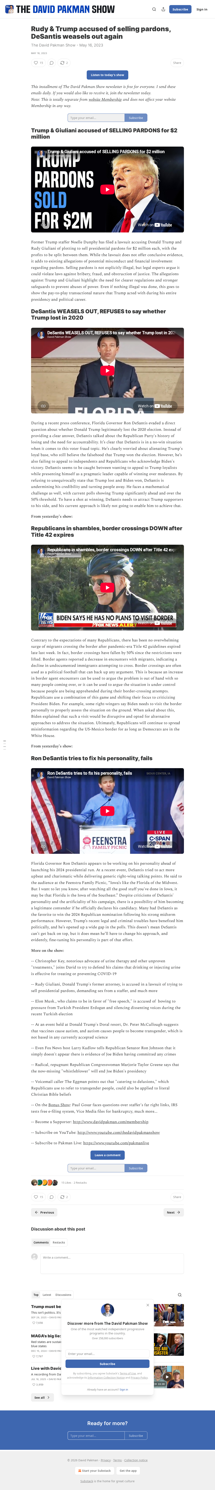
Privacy (106, 1460)
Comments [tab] (41, 1242)
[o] (167, 1377)
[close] (147, 1305)
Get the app (128, 1471)
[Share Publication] (163, 9)
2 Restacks (80, 1182)
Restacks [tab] (59, 1242)
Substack (86, 1481)
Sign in (202, 9)
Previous (47, 1212)
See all (39, 1397)
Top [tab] (36, 1295)
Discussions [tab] (63, 1295)
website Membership (105, 100)
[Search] (154, 9)
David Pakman (58, 1317)
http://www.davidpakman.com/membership (110, 1122)
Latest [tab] (47, 1295)
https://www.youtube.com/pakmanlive (116, 1143)
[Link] (25, 133)
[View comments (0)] (51, 63)
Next (171, 1212)
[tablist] (49, 1242)
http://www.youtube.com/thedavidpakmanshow (118, 1133)
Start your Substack (96, 1471)
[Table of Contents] (5, 745)
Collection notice (136, 1460)
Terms (117, 1460)
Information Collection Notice (106, 1377)
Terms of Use (128, 1373)
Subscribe (180, 9)
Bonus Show (59, 1105)
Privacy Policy (139, 1377)
